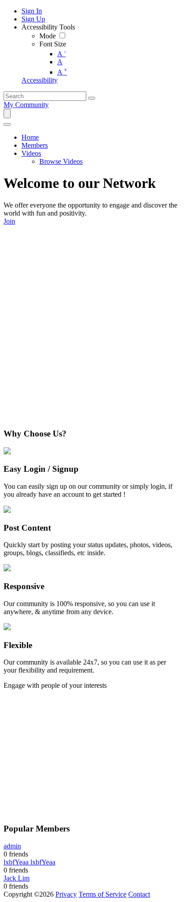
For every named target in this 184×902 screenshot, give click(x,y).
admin (12, 846)
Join (9, 221)
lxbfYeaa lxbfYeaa (29, 862)
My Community (26, 104)
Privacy (66, 894)
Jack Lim (16, 878)
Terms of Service (102, 894)
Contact (139, 894)
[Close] (7, 124)
